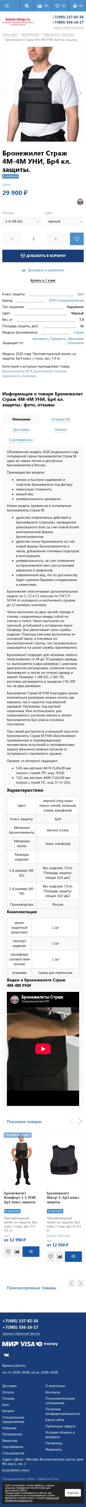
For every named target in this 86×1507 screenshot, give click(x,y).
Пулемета (58, 338)
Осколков (76, 342)
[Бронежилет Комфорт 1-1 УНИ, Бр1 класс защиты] (21, 1159)
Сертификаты (12, 1446)
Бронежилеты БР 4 (17, 371)
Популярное (12, 1434)
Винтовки (76, 338)
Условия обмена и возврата (60, 1434)
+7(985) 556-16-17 (68, 22)
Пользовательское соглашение (60, 1400)
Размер (8, 213)
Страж (79, 332)
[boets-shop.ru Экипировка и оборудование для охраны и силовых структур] (17, 22)
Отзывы (8, 1398)
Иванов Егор (48, 1478)
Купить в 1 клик (43, 280)
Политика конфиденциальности (62, 1411)
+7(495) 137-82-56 (68, 17)
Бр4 (81, 294)
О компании (55, 1385)
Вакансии (9, 1440)
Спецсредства (13, 1453)
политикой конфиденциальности (32, 1499)
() (81, 5)
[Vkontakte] (6, 1355)
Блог (6, 1404)
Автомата (39, 338)
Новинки (9, 1428)
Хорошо (73, 1492)
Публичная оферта (60, 1426)
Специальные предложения (13, 1419)
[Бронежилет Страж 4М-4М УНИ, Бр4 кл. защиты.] (43, 94)
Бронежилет (43, 371)
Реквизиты (53, 1449)
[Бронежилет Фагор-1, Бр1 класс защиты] (64, 1159)
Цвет (49, 213)
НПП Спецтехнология (66, 300)
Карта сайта (54, 1419)
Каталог (8, 1410)
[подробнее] (30, 1251)
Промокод (53, 1443)
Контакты (52, 1392)
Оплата (8, 1392)
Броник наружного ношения (34, 373)
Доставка (9, 1385)
